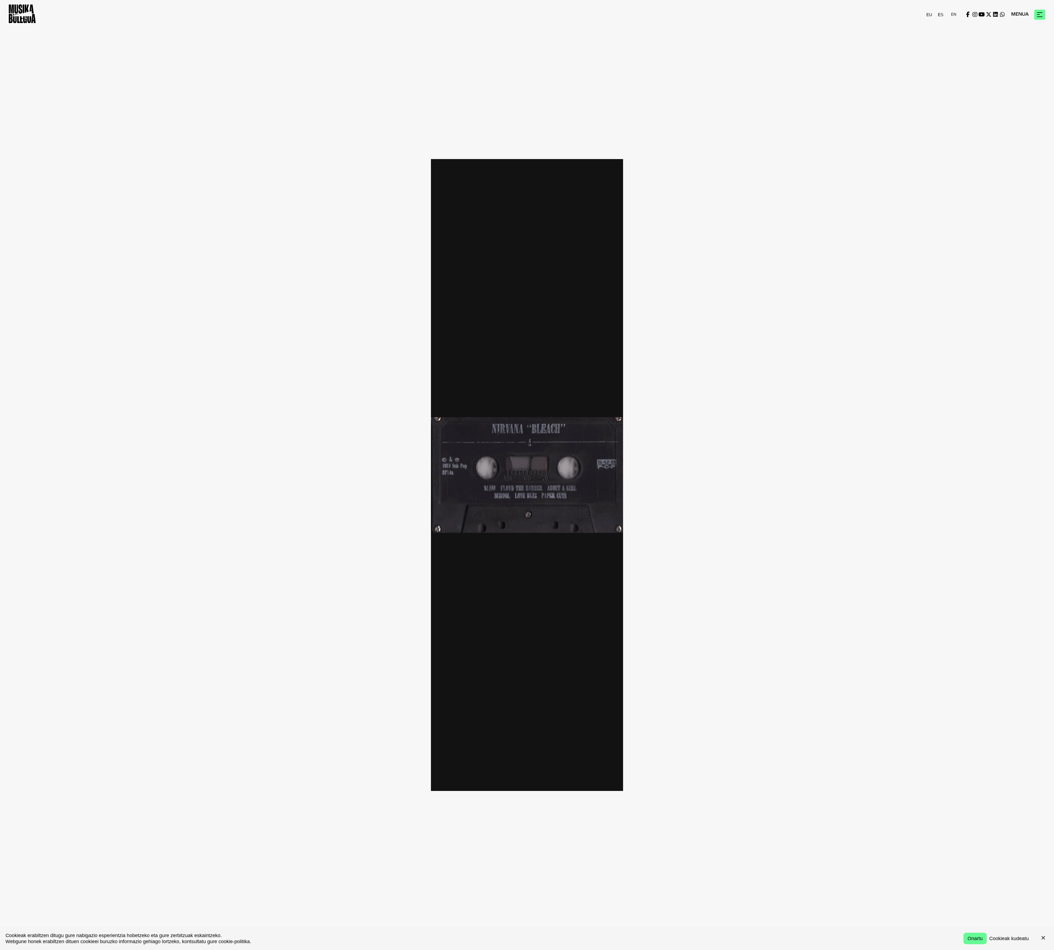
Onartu (975, 938)
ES (940, 14)
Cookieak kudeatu (1009, 938)
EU (929, 14)
